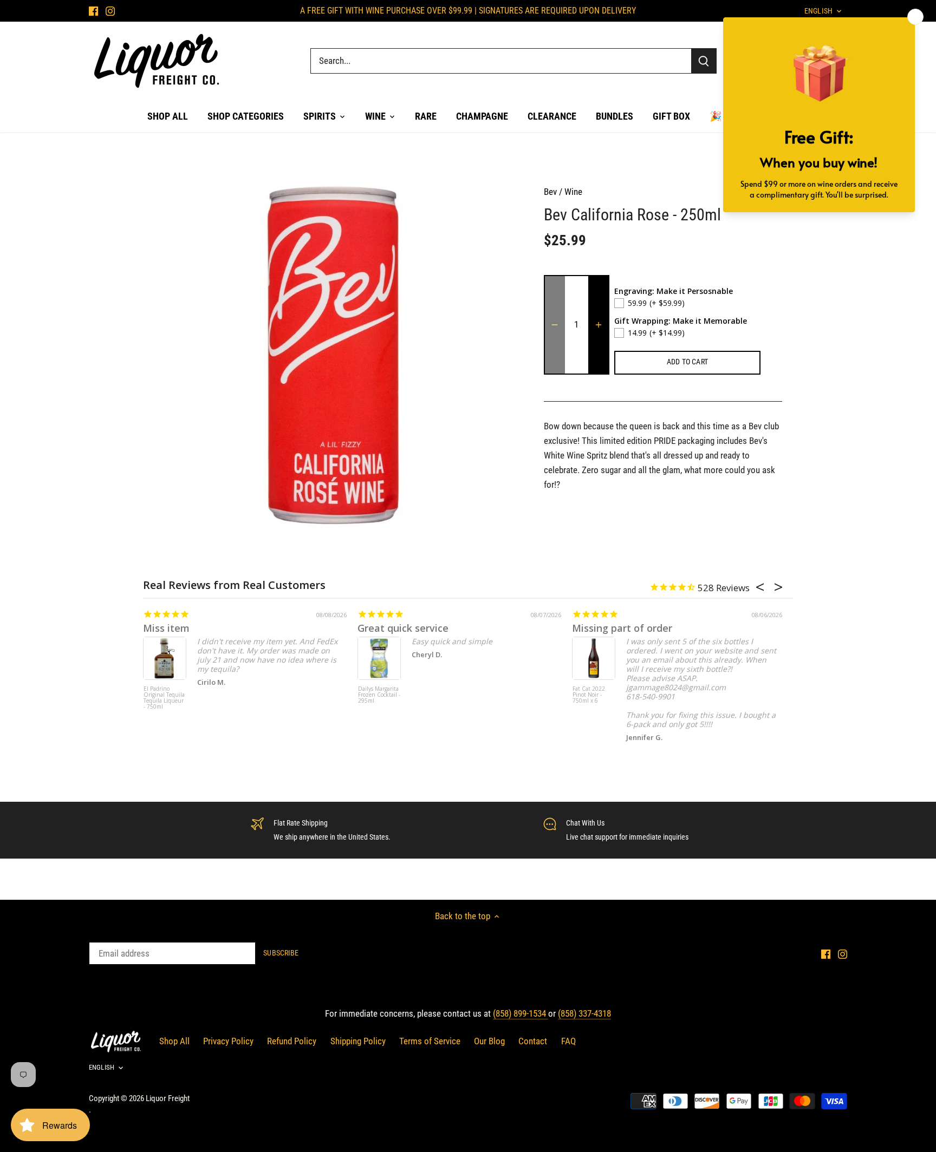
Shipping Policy (358, 1041)
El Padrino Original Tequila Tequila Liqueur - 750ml (164, 698)
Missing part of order (622, 627)
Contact (532, 1041)
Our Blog (489, 1041)
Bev (550, 191)
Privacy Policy (228, 1041)
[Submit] (703, 61)
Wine (573, 191)
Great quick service (403, 627)
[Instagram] (110, 10)
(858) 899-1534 (520, 1013)
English (101, 1067)
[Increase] (598, 325)
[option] (336, 356)
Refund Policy (291, 1041)
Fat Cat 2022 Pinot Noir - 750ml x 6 (589, 695)
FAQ (568, 1041)
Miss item (166, 627)
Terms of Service (429, 1041)
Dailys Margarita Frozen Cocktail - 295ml (379, 695)
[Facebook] (93, 10)
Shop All (174, 1041)
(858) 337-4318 (584, 1013)
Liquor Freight (168, 1098)
